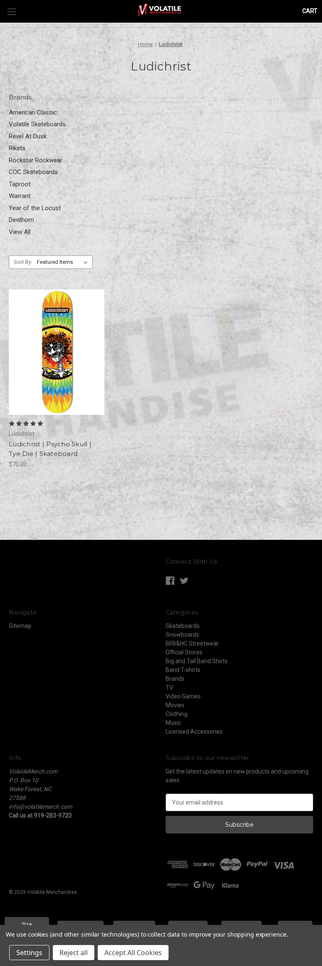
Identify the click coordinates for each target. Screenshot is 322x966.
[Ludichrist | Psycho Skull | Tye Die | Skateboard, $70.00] (56, 352)
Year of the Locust (35, 208)
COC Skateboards (33, 172)
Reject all (74, 952)
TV (169, 687)
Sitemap (20, 625)
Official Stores (184, 652)
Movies (175, 705)
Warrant (20, 196)
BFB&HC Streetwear (192, 643)
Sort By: (23, 262)
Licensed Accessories (194, 731)
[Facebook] (170, 580)
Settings (29, 952)
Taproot (20, 184)
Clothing (176, 714)
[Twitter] (184, 580)
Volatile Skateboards (37, 124)
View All (20, 232)
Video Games (183, 696)
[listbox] (64, 262)
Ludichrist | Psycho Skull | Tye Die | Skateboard (50, 449)
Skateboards (183, 625)
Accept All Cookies (133, 952)
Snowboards (182, 634)
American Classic (33, 112)
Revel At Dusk (28, 136)
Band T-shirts (183, 670)
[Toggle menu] (11, 11)
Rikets (17, 148)
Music (173, 722)
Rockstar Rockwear (35, 160)
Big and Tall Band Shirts (197, 661)
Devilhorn (21, 220)
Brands (175, 678)
